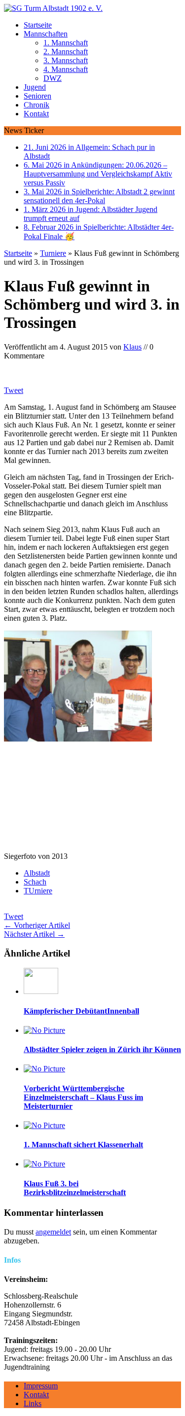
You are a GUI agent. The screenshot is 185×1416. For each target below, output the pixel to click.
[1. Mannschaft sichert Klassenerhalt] (44, 1125)
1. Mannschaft (65, 42)
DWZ (52, 78)
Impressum (41, 1385)
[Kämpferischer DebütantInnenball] (41, 991)
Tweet (13, 390)
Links (32, 1403)
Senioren (37, 96)
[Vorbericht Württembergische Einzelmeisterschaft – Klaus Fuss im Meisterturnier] (44, 1068)
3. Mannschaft (65, 60)
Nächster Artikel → (34, 934)
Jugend (35, 87)
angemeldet (53, 1232)
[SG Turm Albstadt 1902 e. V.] (92, 8)
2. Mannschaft (65, 51)
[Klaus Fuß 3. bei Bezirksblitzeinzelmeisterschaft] (44, 1164)
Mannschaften (46, 34)
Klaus (132, 347)
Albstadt (37, 873)
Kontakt (36, 113)
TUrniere (38, 890)
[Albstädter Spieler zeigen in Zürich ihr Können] (44, 1030)
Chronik (36, 105)
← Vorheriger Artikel (37, 925)
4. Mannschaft (65, 69)
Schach (35, 882)
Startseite (38, 25)
